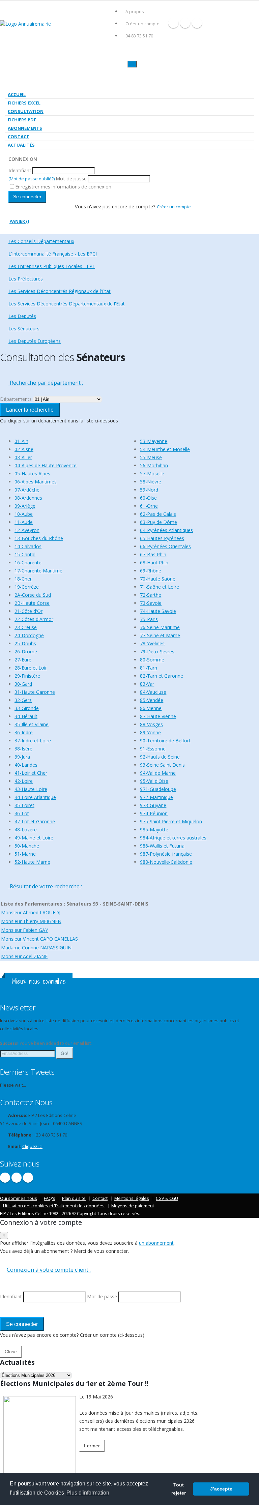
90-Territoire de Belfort (165, 740)
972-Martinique (156, 797)
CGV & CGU (167, 1198)
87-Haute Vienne (158, 716)
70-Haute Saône (157, 579)
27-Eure (23, 659)
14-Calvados (28, 546)
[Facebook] (173, 23)
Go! (64, 1053)
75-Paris (149, 619)
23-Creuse (26, 627)
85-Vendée (151, 700)
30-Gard (23, 684)
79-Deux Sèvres (157, 651)
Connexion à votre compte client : (49, 1269)
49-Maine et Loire (34, 837)
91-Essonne (153, 748)
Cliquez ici (32, 1146)
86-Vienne (151, 708)
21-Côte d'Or (28, 611)
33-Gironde (27, 708)
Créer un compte (142, 24)
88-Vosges (151, 724)
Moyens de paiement (132, 1206)
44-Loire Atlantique (35, 797)
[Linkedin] (197, 23)
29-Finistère (27, 676)
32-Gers (23, 700)
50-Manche (27, 846)
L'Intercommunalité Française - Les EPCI (52, 253)
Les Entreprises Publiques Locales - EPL (51, 266)
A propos (134, 11)
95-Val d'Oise (154, 781)
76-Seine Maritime (160, 627)
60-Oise (148, 498)
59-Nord (149, 489)
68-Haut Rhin (154, 562)
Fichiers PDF (22, 120)
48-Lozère (26, 829)
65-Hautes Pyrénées (162, 538)
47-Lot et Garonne (35, 821)
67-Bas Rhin (153, 554)
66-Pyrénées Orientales (165, 546)
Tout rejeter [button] (178, 1489)
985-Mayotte (154, 829)
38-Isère (23, 748)
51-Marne (25, 854)
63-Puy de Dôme (158, 522)
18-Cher (23, 579)
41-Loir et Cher (31, 773)
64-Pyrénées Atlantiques (166, 530)
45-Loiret (24, 805)
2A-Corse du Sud (33, 595)
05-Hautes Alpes (32, 473)
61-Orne (149, 506)
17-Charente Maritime (38, 570)
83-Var (147, 684)
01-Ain (21, 441)
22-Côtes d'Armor (34, 619)
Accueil (17, 94)
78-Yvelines (152, 643)
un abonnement (156, 1243)
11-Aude (24, 522)
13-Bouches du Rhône (39, 538)
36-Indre (24, 732)
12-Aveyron (27, 530)
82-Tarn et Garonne (161, 676)
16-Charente (28, 562)
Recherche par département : (45, 382)
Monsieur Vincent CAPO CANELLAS (39, 939)
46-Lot (22, 813)
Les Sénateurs (23, 328)
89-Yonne (150, 732)
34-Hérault (26, 716)
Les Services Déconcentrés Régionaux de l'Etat (59, 291)
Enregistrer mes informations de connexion (63, 186)
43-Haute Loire (31, 789)
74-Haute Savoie (158, 611)
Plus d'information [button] (87, 1493)
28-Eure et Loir (31, 668)
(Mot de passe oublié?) (31, 179)
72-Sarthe (150, 595)
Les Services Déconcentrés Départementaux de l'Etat (66, 303)
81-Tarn (148, 668)
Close (11, 1351)
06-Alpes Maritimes (36, 481)
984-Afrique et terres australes (173, 837)
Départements (16, 399)
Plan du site (74, 1198)
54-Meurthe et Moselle (165, 449)
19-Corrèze (27, 587)
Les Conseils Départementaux (41, 241)
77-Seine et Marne (160, 635)
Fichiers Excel (24, 103)
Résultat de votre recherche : (45, 886)
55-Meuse (151, 457)
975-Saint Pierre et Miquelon (171, 821)
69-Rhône (150, 570)
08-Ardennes (28, 498)
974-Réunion (154, 813)
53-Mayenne (153, 441)
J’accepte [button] (221, 1489)
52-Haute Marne (32, 862)
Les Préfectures (25, 278)
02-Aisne (24, 449)
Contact (18, 137)
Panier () (19, 221)
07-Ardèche (27, 489)
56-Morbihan (154, 465)
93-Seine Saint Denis (162, 765)
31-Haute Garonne (35, 692)
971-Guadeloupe (158, 789)
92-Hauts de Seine (160, 757)
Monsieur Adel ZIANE (24, 956)
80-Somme (152, 659)
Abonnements (25, 128)
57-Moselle (152, 473)
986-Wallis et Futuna (162, 846)
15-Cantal (25, 554)
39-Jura (22, 757)
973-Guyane (153, 805)
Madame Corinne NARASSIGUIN (36, 947)
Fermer (92, 1445)
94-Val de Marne (158, 773)
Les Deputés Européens (34, 341)
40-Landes (26, 765)
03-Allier (23, 457)
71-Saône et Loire (159, 587)
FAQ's (49, 1198)
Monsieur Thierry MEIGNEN (31, 921)
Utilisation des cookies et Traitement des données (54, 1206)
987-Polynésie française (166, 854)
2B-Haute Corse (32, 603)
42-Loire (24, 781)
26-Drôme (26, 651)
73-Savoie (151, 603)
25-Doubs (25, 643)
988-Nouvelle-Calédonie (166, 862)
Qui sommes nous (18, 1198)
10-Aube (24, 514)
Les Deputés (22, 316)
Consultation (26, 111)
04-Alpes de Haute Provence (46, 465)
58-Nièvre (150, 481)
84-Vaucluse (153, 692)
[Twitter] (185, 23)
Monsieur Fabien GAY (24, 930)
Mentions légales (131, 1198)
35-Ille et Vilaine (32, 724)
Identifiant (19, 170)
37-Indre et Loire (33, 740)
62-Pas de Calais (158, 514)
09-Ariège (25, 506)
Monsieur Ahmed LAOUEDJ (30, 912)
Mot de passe (71, 178)
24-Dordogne (29, 635)
